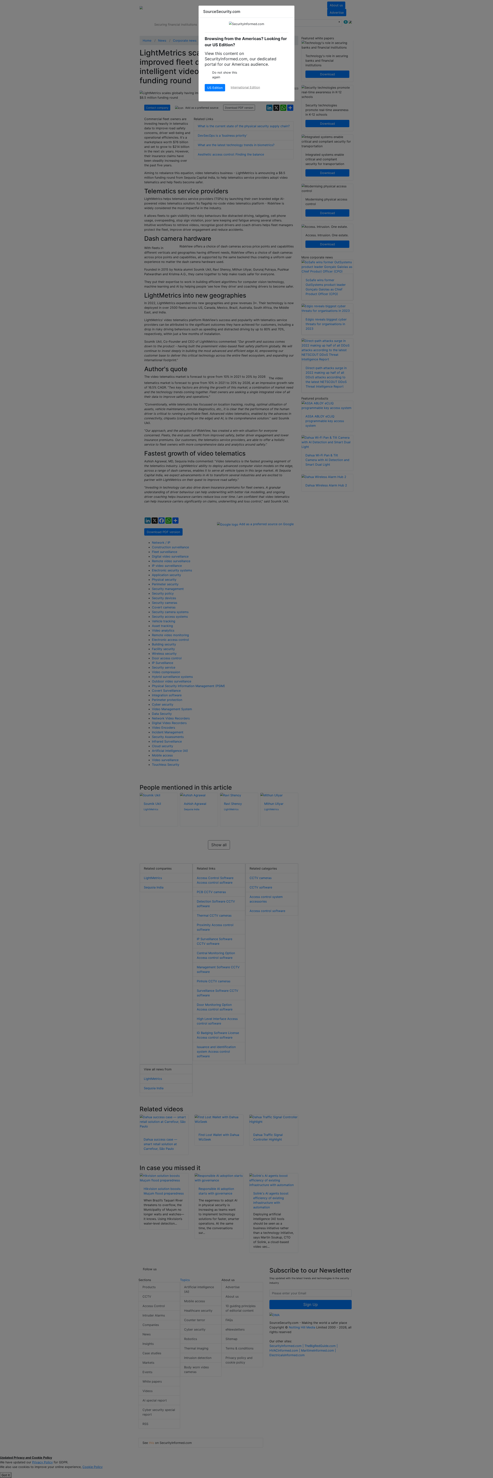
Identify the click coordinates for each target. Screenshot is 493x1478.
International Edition (245, 87)
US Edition (215, 88)
